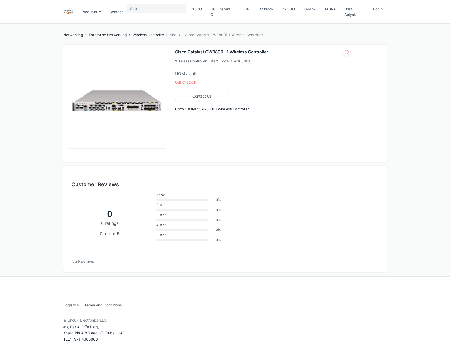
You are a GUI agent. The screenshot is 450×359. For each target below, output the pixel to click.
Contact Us (202, 96)
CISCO (196, 9)
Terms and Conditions (103, 305)
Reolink (309, 9)
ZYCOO (288, 9)
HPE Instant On (220, 12)
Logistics (71, 305)
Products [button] (90, 12)
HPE (248, 9)
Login (378, 9)
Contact (116, 12)
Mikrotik (267, 9)
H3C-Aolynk (350, 12)
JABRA (330, 9)
